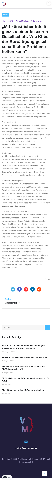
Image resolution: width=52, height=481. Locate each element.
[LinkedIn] (32, 289)
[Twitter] (13, 289)
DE (5, 477)
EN (9, 477)
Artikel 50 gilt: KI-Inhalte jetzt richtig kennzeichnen (24, 357)
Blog (5, 14)
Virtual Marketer (22, 21)
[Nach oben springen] (44, 473)
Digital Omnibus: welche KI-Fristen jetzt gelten (23, 390)
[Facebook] (19, 289)
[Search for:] (26, 327)
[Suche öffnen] (49, 3)
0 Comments (36, 21)
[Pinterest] (26, 289)
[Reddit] (39, 289)
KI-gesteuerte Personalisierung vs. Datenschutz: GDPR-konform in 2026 (24, 367)
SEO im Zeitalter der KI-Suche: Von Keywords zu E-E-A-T (25, 379)
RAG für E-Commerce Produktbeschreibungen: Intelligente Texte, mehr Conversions (23, 347)
